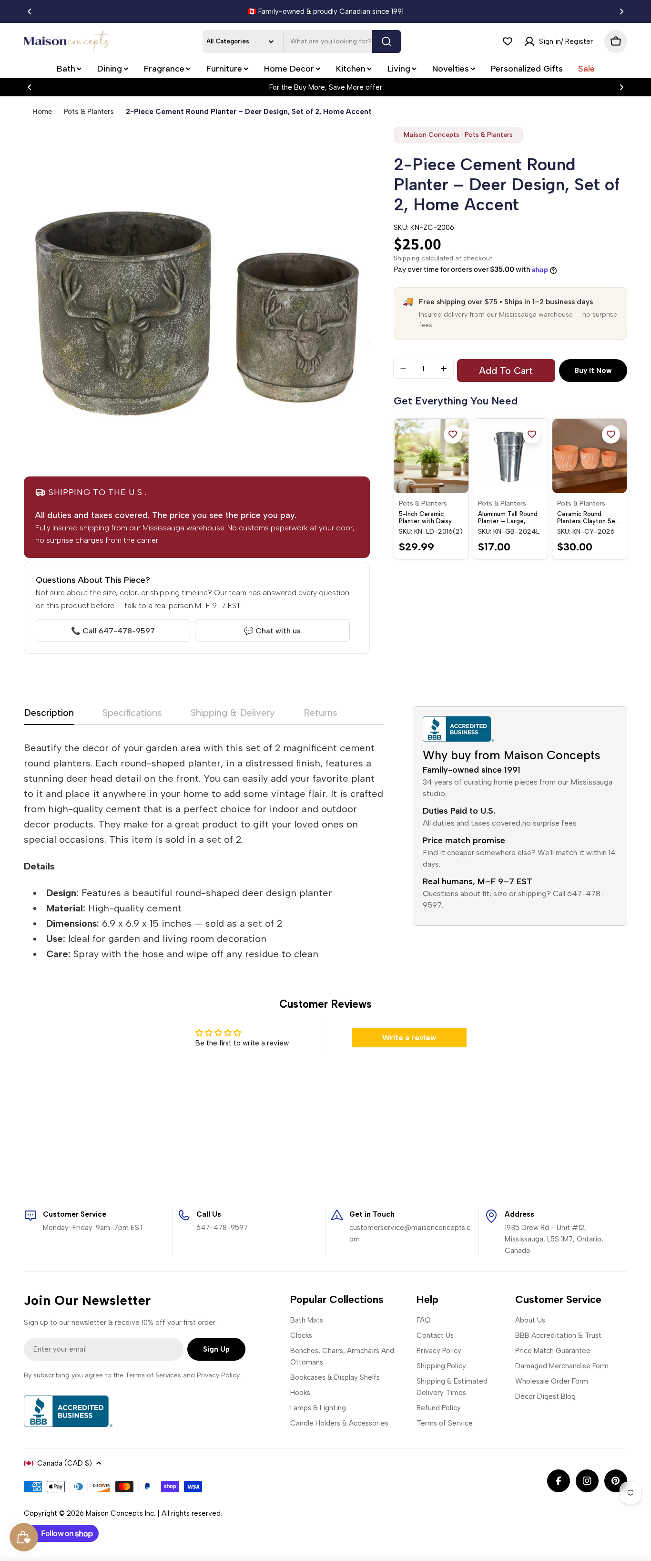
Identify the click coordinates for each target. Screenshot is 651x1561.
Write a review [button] (409, 1037)
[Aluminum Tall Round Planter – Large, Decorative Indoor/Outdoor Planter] (510, 456)
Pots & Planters (89, 111)
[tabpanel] (204, 850)
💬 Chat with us (272, 630)
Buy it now (593, 370)
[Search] (386, 41)
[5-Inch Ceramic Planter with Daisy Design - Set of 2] (431, 456)
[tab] (49, 715)
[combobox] (302, 41)
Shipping (406, 258)
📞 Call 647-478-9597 (113, 630)
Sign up (216, 1349)
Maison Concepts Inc (120, 1513)
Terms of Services (153, 1375)
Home (42, 111)
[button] (29, 11)
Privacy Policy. (219, 1375)
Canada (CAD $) (64, 1463)
